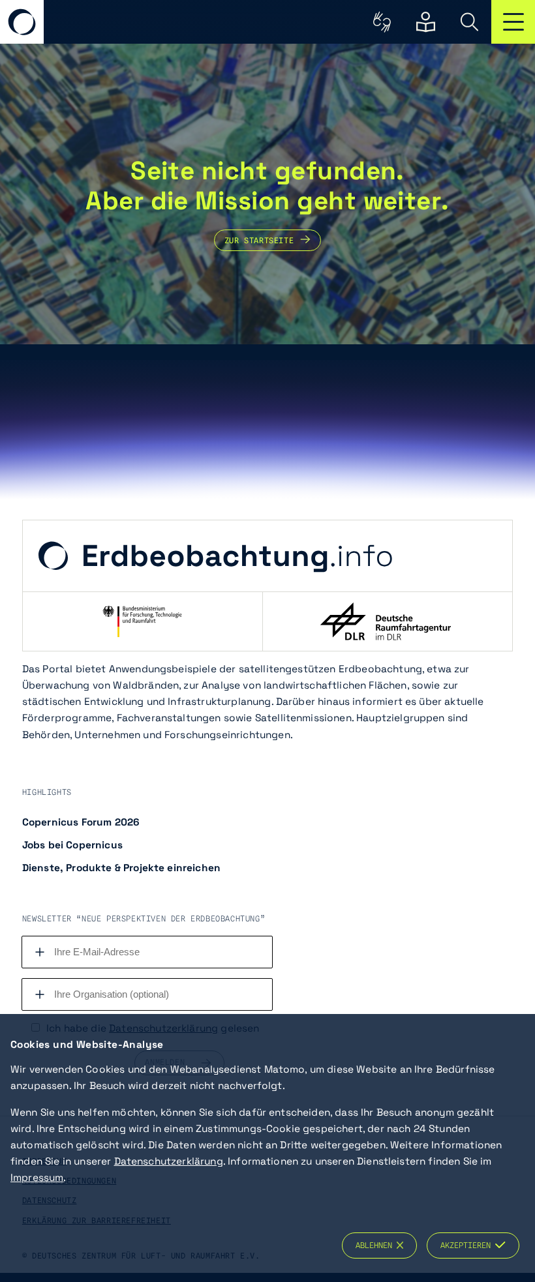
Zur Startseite (259, 240)
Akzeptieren (467, 1245)
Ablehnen (376, 1245)
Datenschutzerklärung (168, 1161)
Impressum (36, 1177)
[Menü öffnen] (513, 22)
